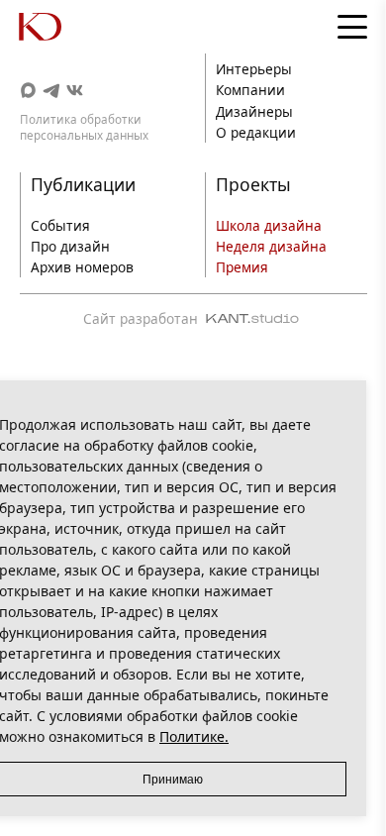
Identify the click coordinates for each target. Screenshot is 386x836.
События (60, 225)
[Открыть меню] (352, 27)
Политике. (194, 736)
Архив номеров (82, 267)
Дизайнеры (254, 111)
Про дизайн (70, 246)
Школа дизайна (269, 225)
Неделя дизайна (271, 246)
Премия (242, 267)
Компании (250, 89)
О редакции (256, 132)
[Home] (59, 27)
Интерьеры (254, 68)
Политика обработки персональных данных (84, 127)
